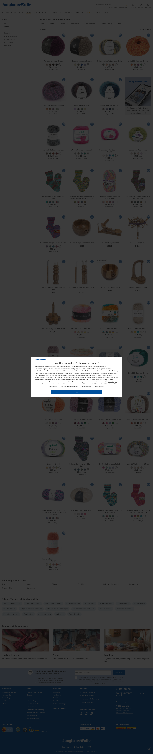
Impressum (53, 386)
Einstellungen (112, 382)
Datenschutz (99, 386)
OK (76, 392)
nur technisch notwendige (69, 386)
